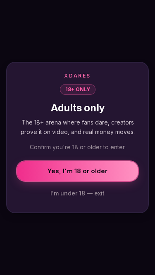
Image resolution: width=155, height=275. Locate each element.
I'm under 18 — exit (77, 193)
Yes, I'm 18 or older (77, 171)
